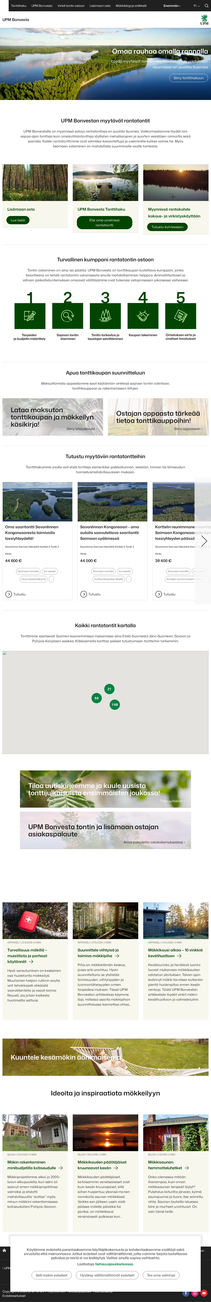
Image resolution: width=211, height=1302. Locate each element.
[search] (207, 5)
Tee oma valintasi (161, 1275)
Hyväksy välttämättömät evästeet (107, 1275)
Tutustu (19, 594)
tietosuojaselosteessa (114, 1263)
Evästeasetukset (14, 1296)
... (51, 579)
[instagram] (194, 1293)
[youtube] (203, 1293)
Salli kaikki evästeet (51, 1275)
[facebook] (185, 1293)
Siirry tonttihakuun (189, 78)
